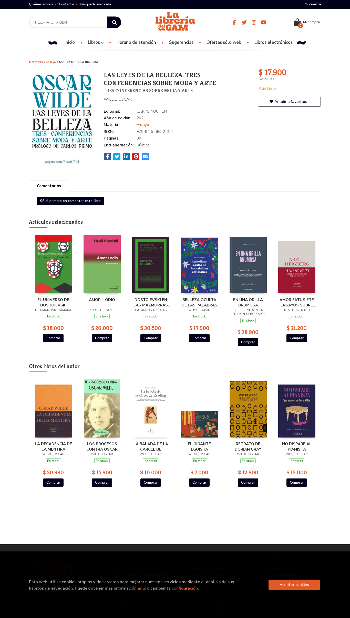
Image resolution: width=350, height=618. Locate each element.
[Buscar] (114, 22)
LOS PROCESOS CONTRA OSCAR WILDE (102, 446)
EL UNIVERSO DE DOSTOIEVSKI (53, 302)
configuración (185, 588)
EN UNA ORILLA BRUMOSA (248, 302)
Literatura (36, 62)
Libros (94, 42)
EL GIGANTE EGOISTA (199, 446)
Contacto (66, 4)
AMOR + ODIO (102, 299)
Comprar (53, 338)
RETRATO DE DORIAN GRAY (248, 446)
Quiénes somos (41, 4)
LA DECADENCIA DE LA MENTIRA (53, 446)
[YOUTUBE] (263, 22)
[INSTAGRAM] (254, 22)
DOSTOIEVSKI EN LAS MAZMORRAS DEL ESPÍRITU (150, 302)
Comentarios (49, 185)
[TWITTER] (244, 22)
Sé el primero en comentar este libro (70, 200)
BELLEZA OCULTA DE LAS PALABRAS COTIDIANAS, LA (199, 302)
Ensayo (51, 62)
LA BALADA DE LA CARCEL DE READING (150, 446)
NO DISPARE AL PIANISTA (297, 446)
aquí (142, 588)
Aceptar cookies (294, 584)
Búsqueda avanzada (95, 4)
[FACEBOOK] (234, 22)
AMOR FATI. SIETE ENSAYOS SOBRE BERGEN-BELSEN (297, 302)
